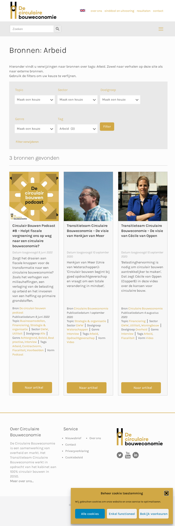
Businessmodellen (32, 321)
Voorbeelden (35, 350)
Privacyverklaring (77, 451)
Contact (70, 444)
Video (70, 342)
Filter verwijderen (27, 142)
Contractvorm (31, 346)
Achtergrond (29, 338)
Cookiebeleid (74, 457)
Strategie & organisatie (90, 321)
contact (158, 11)
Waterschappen (77, 329)
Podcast (17, 354)
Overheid (141, 329)
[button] (166, 493)
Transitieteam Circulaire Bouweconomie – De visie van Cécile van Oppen (142, 230)
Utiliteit (17, 333)
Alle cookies (90, 514)
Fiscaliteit (19, 350)
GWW (44, 329)
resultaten (143, 11)
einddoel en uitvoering (120, 11)
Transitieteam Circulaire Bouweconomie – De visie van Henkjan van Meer (88, 230)
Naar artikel (34, 387)
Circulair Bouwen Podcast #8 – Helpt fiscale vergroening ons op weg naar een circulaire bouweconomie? (33, 235)
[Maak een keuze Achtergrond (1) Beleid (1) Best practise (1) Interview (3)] (35, 131)
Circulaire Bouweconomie (91, 308)
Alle (42, 333)
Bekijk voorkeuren (154, 514)
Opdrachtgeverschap (81, 338)
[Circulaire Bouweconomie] (33, 18)
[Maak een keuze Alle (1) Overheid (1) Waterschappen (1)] (120, 101)
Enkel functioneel (122, 514)
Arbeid (16, 346)
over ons (96, 11)
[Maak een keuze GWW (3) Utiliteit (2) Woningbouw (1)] (77, 101)
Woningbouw (150, 325)
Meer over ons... (22, 481)
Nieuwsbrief (73, 438)
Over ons (95, 438)
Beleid (42, 338)
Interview (31, 342)
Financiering (20, 325)
